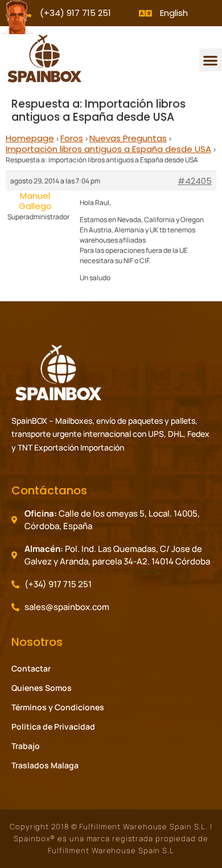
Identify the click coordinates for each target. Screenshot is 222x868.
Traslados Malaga (45, 765)
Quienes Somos (41, 687)
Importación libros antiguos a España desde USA (108, 149)
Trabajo (25, 745)
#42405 (195, 181)
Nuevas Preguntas (128, 138)
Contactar (31, 668)
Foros (71, 138)
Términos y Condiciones (57, 707)
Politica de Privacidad (53, 726)
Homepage (30, 138)
